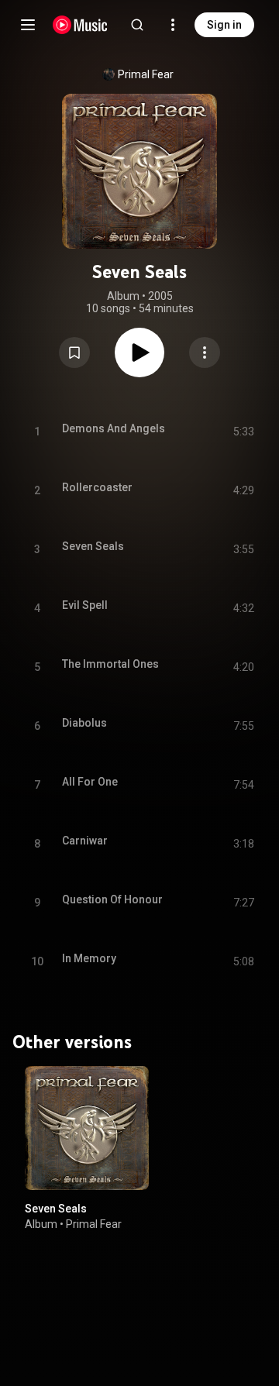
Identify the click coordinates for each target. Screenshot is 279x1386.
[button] (74, 352)
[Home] (80, 24)
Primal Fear (146, 74)
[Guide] (28, 24)
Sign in (224, 25)
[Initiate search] (137, 24)
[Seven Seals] (87, 1128)
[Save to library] (74, 352)
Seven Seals (56, 1208)
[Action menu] (204, 352)
